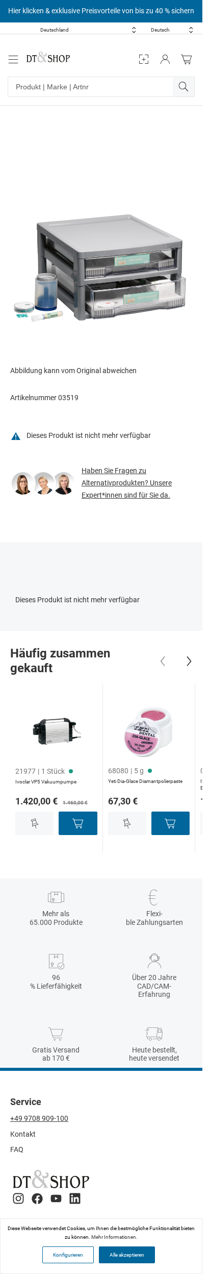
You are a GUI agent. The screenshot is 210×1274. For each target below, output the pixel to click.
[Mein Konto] (165, 59)
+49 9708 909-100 (39, 1118)
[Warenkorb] (189, 59)
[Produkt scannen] (143, 59)
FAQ (16, 1149)
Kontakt (23, 1134)
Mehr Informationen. (114, 1237)
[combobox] (88, 30)
